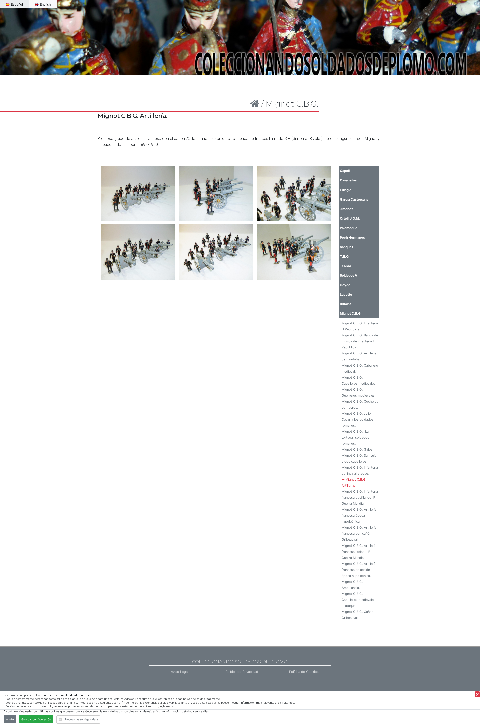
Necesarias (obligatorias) (81, 719)
